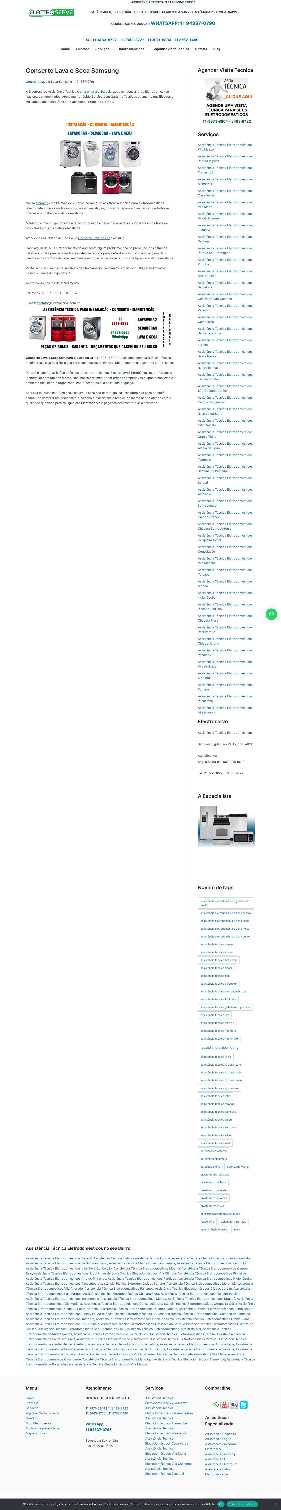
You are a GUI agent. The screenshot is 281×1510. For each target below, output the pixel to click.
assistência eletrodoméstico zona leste (225, 920)
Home (30, 1398)
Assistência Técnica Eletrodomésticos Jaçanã (59, 1258)
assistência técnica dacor (216, 967)
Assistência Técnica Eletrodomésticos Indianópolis (62, 1299)
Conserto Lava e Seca (94, 238)
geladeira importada (233, 1221)
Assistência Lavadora (220, 1444)
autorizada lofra (210, 1166)
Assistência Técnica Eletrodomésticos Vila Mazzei (111, 1364)
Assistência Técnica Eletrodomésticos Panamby (118, 1288)
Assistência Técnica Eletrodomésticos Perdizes (142, 1278)
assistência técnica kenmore (218, 1030)
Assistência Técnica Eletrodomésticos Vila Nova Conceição (69, 1268)
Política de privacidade (42, 1428)
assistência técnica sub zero (218, 1127)
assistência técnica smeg (216, 1119)
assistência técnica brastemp (219, 960)
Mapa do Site (35, 1433)
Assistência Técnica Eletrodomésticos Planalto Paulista (200, 1294)
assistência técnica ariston (217, 952)
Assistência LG (215, 1459)
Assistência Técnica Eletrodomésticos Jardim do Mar (162, 1329)
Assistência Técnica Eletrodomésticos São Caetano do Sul (80, 1329)
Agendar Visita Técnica (42, 1413)
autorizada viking (238, 1166)
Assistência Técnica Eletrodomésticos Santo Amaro (216, 1309)
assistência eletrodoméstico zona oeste (225, 936)
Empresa (32, 1403)
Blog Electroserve (38, 1423)
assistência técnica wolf (215, 1143)
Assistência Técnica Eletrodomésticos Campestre (113, 1339)
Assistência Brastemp (220, 1454)
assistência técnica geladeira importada (225, 1007)
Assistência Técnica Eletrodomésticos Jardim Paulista (211, 1258)
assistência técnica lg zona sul (219, 1088)
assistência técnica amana (217, 944)
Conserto (32, 81)
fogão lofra (207, 1221)
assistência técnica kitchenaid (219, 1038)
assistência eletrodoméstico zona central (226, 913)
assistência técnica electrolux (219, 983)
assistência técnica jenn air (217, 1022)
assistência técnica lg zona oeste (221, 1080)
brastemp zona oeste (214, 1198)
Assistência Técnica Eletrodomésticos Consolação (120, 1304)
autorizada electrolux (214, 1158)
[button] (111, 49)
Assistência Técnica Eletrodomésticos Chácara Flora (121, 1294)
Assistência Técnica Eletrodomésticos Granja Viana (212, 1319)
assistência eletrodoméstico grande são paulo (225, 903)
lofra (237, 1229)
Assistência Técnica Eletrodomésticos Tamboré (60, 1319)
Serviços (32, 1408)
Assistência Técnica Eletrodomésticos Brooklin (67, 1273)
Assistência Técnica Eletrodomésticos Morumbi (200, 1283)
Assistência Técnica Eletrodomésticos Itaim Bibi (211, 1263)
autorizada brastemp (214, 1151)
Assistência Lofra (217, 1469)
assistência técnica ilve (215, 1015)
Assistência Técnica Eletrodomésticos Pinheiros (212, 1273)
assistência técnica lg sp (216, 1056)
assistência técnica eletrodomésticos (223, 991)
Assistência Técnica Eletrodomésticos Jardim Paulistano (66, 1263)
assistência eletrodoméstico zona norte (225, 928)
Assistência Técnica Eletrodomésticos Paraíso (183, 1339)
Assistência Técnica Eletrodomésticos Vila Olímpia (139, 1273)
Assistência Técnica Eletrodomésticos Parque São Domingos (121, 1349)
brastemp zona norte (214, 1190)
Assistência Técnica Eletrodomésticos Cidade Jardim (193, 1288)
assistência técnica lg (220, 1047)
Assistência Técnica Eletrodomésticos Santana (200, 1349)
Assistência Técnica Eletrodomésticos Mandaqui (117, 1359)
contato (42, 303)
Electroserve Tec (217, 1474)
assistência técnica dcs (215, 975)
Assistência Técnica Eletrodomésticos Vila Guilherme (116, 1354)
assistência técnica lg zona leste (221, 1064)
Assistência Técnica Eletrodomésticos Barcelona (123, 1344)
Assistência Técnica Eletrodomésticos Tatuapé (201, 1299)
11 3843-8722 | (97, 1413)
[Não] (276, 1504)
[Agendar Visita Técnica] (226, 102)
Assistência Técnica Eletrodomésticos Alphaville (60, 1314)
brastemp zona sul (212, 1205)
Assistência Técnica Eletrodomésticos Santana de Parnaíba (207, 1314)
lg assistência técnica (214, 1229)
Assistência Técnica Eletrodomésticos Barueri (130, 1314)
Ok (221, 1504)
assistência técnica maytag (218, 1103)
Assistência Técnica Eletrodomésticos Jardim (182, 1334)
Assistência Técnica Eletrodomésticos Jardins (142, 1263)
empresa (93, 91)
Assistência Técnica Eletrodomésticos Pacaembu (61, 1283)
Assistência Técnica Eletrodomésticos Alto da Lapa (197, 1344)
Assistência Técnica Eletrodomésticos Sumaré (131, 1283)
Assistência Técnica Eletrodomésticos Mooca (133, 1299)
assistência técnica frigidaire (218, 999)
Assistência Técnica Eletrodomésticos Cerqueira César (197, 1304)
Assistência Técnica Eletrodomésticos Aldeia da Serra (135, 1319)
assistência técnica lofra (216, 1096)
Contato (32, 1418)
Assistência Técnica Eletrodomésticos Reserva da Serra (141, 1324)
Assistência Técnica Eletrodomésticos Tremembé (189, 1359)
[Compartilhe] (224, 1404)
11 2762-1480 (187, 40)
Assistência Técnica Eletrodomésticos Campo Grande (138, 1309)
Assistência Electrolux (221, 1464)
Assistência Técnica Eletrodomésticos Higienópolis (214, 1278)
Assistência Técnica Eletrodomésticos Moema (147, 1268)
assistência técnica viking (216, 1135)
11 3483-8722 (105, 40)
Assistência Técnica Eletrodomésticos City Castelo (62, 1324)
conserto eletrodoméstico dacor (220, 1213)
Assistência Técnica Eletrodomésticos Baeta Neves (111, 1334)
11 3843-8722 (132, 40)
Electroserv (213, 1449)
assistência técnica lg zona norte (221, 1072)
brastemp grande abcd (215, 1174)
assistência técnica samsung (218, 1111)
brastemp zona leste (213, 1182)
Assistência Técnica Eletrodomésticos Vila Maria (191, 1354)
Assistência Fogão (218, 1439)
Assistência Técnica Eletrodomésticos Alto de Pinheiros (66, 1278)
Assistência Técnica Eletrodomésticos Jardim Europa (131, 1258)
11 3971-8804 (159, 40)
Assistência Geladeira (220, 1434)
